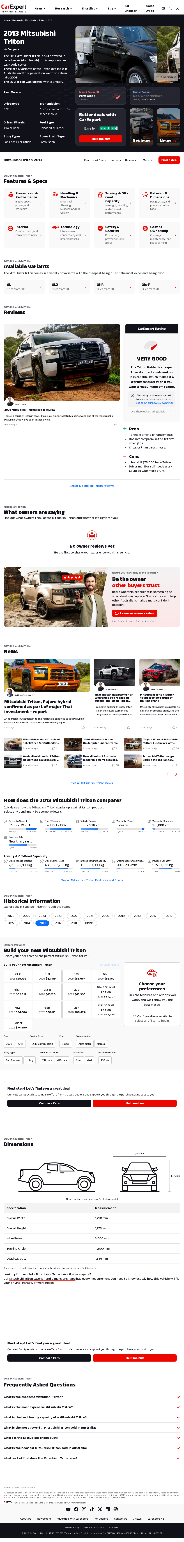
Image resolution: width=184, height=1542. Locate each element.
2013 (42, 923)
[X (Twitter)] (100, 1509)
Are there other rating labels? (149, 411)
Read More (11, 92)
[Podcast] (116, 1509)
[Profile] (177, 8)
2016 (169, 916)
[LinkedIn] (108, 1509)
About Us (25, 1518)
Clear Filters (111, 964)
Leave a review (148, 99)
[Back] (166, 774)
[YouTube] (68, 1509)
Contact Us (120, 1518)
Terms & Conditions (94, 1527)
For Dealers (101, 1518)
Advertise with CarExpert (72, 1518)
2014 (26, 923)
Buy (110, 8)
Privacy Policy (72, 1527)
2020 (105, 916)
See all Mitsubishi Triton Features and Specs (92, 880)
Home (7, 20)
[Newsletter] (163, 8)
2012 (58, 923)
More (146, 160)
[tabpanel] (92, 399)
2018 (137, 916)
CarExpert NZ (156, 1518)
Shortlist (88, 8)
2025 (26, 916)
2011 (74, 923)
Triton (42, 20)
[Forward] (177, 774)
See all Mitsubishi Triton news (92, 783)
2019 (121, 916)
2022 (74, 916)
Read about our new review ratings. (154, 402)
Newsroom (44, 1518)
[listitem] (90, 923)
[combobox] (39, 159)
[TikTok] (92, 1509)
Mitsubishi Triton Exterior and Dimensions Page (42, 1278)
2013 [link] (50, 20)
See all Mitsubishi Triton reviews (92, 486)
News (38, 8)
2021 (90, 916)
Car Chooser (131, 8)
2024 (42, 916)
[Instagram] (84, 1509)
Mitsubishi (30, 20)
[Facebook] (76, 1509)
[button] (141, 127)
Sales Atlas (150, 8)
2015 (11, 923)
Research (62, 8)
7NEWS (137, 1518)
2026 (10, 916)
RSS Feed (114, 1527)
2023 (58, 916)
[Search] (170, 8)
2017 (153, 916)
